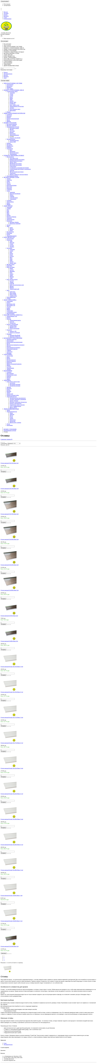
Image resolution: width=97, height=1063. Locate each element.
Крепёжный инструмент (16, 161)
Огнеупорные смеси (15, 109)
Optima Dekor (13, 325)
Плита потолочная (14, 328)
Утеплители (10, 148)
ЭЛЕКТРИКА (7, 380)
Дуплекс (9, 306)
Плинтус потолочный (12, 324)
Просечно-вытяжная (15, 193)
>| (4, 960)
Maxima (12, 229)
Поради (6, 72)
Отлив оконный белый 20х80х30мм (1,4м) (11, 895)
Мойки (8, 365)
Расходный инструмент (16, 165)
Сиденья (9, 366)
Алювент (9, 372)
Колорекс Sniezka (14, 222)
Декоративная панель (15, 320)
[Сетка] (1, 442)
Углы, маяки (10, 88)
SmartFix (12, 246)
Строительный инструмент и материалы (20, 169)
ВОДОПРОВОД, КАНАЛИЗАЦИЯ (13, 338)
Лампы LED (10, 394)
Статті (5, 17)
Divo (8, 210)
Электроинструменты (12, 176)
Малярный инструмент (16, 163)
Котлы (8, 343)
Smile (11, 260)
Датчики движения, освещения (18, 399)
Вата (11, 150)
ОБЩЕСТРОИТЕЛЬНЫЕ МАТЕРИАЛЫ (14, 113)
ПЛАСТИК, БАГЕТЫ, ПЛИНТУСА (13, 315)
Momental (12, 271)
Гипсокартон (10, 84)
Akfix (11, 241)
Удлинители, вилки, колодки (17, 404)
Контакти (6, 16)
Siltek (11, 99)
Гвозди (8, 182)
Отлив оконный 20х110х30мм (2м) (9, 463)
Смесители (9, 351)
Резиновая (9, 233)
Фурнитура (13, 323)
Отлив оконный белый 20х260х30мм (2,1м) (12, 844)
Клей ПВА (9, 265)
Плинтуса (9, 330)
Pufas (11, 272)
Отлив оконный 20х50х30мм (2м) (9, 615)
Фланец (9, 377)
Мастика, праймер (11, 125)
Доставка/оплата (8, 73)
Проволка (9, 188)
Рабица (11, 195)
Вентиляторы (10, 373)
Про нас (6, 12)
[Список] (2, 442)
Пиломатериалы (11, 139)
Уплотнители (13, 154)
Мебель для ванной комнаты (14, 364)
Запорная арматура (11, 339)
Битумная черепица (12, 124)
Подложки (9, 144)
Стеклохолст (13, 199)
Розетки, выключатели (15, 403)
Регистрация (7, 4)
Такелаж (12, 170)
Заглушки (12, 131)
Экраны (9, 369)
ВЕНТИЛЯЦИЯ (8, 370)
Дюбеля (9, 184)
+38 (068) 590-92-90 (6, 33)
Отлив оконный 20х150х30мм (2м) (10, 514)
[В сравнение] (10, 497)
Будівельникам (7, 18)
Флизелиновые (10, 313)
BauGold (12, 242)
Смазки (9, 298)
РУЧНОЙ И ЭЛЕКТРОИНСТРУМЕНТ (14, 155)
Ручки (11, 417)
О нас (5, 1043)
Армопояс (12, 192)
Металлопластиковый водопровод (15, 345)
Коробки (9, 391)
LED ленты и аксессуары (13, 381)
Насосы (9, 346)
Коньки (12, 132)
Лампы (8, 392)
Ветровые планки (14, 128)
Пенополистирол (14, 152)
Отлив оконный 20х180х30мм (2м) (10, 539)
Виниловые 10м (11, 304)
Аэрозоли (9, 218)
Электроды (12, 173)
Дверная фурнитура (12, 411)
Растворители (10, 231)
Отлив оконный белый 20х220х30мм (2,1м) (12, 793)
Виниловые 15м (11, 305)
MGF (8, 212)
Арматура (9, 180)
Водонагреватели (11, 359)
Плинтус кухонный (15, 332)
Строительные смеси (12, 91)
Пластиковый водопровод (13, 347)
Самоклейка (10, 310)
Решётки (9, 376)
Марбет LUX (13, 327)
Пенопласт (12, 151)
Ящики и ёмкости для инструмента (19, 174)
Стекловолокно (14, 197)
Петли (11, 415)
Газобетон (9, 114)
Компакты (9, 362)
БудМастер (12, 103)
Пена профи (13, 293)
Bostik (11, 268)
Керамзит (9, 116)
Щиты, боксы (13, 407)
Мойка (8, 309)
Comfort (9, 208)
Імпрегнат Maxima (11, 216)
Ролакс (8, 234)
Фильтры (9, 353)
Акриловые (10, 301)
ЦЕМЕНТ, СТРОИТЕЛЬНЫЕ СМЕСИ (14, 90)
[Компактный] (4, 442)
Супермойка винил (12, 312)
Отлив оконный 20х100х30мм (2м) (10, 946)
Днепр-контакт (10, 219)
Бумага (8, 302)
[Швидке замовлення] (7, 497)
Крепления (9, 86)
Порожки (9, 334)
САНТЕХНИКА (8, 354)
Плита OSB (13, 141)
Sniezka (11, 101)
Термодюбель (10, 201)
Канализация (10, 340)
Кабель (8, 389)
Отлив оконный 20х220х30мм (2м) (10, 564)
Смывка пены (13, 295)
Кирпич (9, 117)
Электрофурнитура (12, 396)
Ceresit (11, 95)
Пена (8, 290)
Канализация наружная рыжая (14, 342)
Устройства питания (15, 385)
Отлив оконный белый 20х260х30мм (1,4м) (12, 819)
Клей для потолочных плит (17, 285)
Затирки (12, 107)
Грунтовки (9, 248)
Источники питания (15, 384)
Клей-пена (12, 291)
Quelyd (11, 274)
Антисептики (10, 238)
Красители (9, 221)
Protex (11, 230)
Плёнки (9, 143)
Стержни (9, 200)
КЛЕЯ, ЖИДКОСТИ (9, 237)
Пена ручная (13, 294)
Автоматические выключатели (18, 398)
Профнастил (10, 146)
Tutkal (11, 275)
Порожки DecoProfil (15, 335)
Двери (8, 410)
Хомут (8, 379)
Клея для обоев (10, 267)
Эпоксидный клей (14, 289)
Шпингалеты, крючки (15, 422)
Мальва (12, 286)
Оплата (5, 14)
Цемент (9, 111)
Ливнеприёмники (14, 135)
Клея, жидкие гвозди (12, 279)
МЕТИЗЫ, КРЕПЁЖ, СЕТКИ (11, 177)
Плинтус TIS (13, 331)
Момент (12, 276)
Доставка (6, 13)
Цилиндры (12, 421)
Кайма (8, 308)
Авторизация (7, 5)
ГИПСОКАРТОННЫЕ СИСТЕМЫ (13, 83)
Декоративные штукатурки (17, 106)
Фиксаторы (13, 419)
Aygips (11, 94)
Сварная (12, 196)
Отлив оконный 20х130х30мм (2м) (10, 488)
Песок (8, 120)
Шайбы (9, 204)
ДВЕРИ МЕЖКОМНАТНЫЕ (11, 409)
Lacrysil (12, 245)
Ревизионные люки (12, 374)
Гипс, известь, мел (14, 105)
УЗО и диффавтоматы (15, 406)
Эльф (11, 278)
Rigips (11, 98)
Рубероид (9, 147)
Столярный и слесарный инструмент (19, 167)
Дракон (11, 282)
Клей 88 (12, 283)
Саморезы (9, 189)
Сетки (8, 191)
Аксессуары (10, 355)
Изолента (9, 388)
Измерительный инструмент (17, 159)
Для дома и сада (14, 158)
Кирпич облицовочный (13, 118)
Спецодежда (13, 166)
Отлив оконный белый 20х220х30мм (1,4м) (12, 768)
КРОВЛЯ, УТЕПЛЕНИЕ (10, 122)
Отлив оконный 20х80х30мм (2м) (9, 641)
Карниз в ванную (11, 361)
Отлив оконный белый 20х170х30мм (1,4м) (12, 717)
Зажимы (9, 387)
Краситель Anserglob (15, 223)
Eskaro (11, 253)
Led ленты (12, 383)
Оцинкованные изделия (13, 126)
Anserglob (12, 92)
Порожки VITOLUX (15, 336)
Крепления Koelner (12, 185)
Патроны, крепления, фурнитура (18, 402)
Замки (11, 413)
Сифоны (9, 350)
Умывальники (10, 368)
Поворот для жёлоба (15, 137)
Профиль (9, 87)
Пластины (9, 186)
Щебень (9, 121)
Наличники (10, 425)
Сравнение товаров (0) (6, 439)
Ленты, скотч (13, 162)
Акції (5, 78)
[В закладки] (8, 497)
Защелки (12, 414)
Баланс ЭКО (13, 102)
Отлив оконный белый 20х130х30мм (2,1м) (12, 692)
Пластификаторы (11, 297)
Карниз (8, 317)
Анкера (9, 178)
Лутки (8, 424)
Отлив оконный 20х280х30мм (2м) (10, 590)
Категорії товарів (5, 80)
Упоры (11, 418)
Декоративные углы (12, 316)
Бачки (8, 357)
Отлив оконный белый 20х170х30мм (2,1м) (12, 743)
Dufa (8, 211)
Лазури (8, 225)
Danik (11, 227)
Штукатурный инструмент (17, 171)
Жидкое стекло (10, 264)
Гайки (8, 181)
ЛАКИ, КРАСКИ (8, 206)
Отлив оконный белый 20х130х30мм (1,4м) (12, 666)
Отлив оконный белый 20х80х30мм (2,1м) (11, 921)
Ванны (8, 358)
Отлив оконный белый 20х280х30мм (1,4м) (12, 870)
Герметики (9, 240)
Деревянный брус (14, 140)
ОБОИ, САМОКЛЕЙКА (10, 300)
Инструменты (10, 156)
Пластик (9, 319)
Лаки (8, 226)
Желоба (12, 129)
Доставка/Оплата (8, 1044)
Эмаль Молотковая (11, 235)
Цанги (8, 203)
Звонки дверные (14, 400)
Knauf (11, 97)
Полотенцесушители (12, 349)
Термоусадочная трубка (13, 395)
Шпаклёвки (13, 110)
